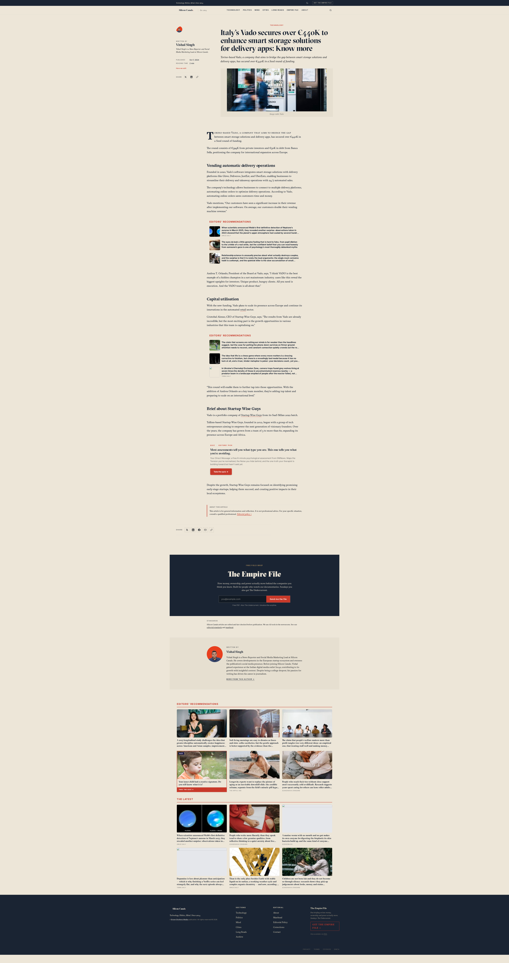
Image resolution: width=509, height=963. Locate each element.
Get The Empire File (323, 3)
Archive (239, 936)
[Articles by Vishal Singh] (182, 32)
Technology (233, 10)
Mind (257, 10)
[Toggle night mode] (307, 3)
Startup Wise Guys (251, 415)
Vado (234, 132)
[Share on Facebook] (199, 529)
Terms (317, 949)
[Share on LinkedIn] (191, 77)
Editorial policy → (244, 514)
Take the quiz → (221, 472)
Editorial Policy (280, 922)
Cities (266, 10)
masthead (229, 627)
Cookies (327, 949)
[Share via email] (205, 529)
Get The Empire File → (323, 926)
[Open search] (330, 10)
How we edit (181, 68)
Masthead (277, 917)
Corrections (278, 927)
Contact (277, 932)
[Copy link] (197, 77)
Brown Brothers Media (179, 920)
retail (243, 309)
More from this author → (240, 679)
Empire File (293, 10)
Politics (247, 10)
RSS (325, 934)
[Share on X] (185, 77)
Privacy (307, 949)
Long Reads (278, 10)
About (305, 10)
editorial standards (214, 627)
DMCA (336, 949)
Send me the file (278, 599)
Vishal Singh (185, 45)
